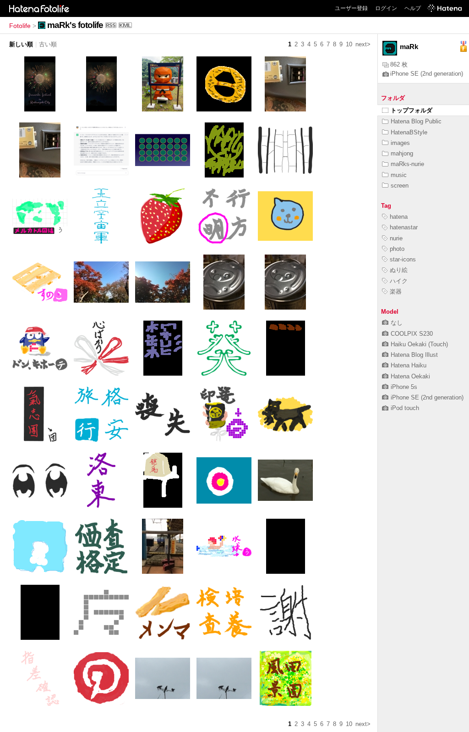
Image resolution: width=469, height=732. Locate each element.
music (399, 175)
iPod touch (405, 408)
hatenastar (404, 227)
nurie (396, 238)
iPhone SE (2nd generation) (426, 73)
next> (363, 44)
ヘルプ (412, 8)
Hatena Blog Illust (414, 354)
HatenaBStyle (409, 132)
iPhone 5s (404, 386)
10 (349, 44)
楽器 (396, 291)
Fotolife (20, 25)
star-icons (403, 259)
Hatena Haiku (408, 365)
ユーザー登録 (351, 8)
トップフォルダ (411, 110)
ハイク (399, 280)
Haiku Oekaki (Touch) (419, 344)
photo (397, 248)
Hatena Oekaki (410, 376)
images (400, 142)
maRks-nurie (407, 164)
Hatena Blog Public (416, 121)
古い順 (48, 44)
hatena (399, 216)
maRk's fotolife (75, 25)
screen (400, 185)
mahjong (402, 153)
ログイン (386, 8)
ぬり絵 (399, 269)
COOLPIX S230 (412, 333)
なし (397, 322)
